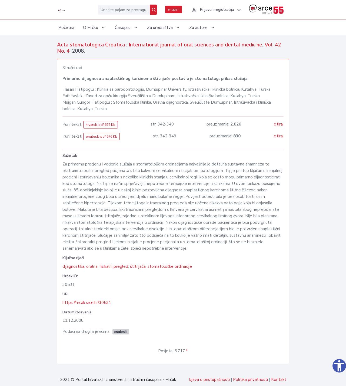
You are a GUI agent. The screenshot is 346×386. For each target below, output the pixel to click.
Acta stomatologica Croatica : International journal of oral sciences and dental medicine (159, 44)
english (173, 9)
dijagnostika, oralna (80, 266)
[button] (215, 10)
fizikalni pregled (113, 266)
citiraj (279, 124)
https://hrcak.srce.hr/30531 (86, 302)
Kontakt (278, 379)
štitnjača (138, 266)
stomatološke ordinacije (170, 266)
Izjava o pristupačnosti (209, 379)
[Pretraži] (153, 10)
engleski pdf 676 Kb (101, 136)
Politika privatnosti (250, 379)
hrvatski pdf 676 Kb (100, 125)
